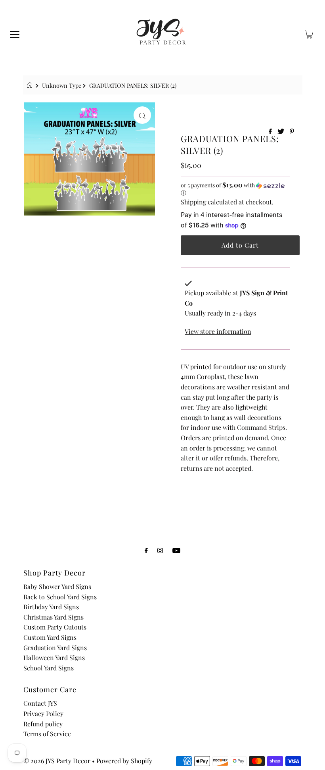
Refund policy (43, 724)
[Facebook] (146, 550)
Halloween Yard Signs (54, 657)
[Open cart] (309, 34)
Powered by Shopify (124, 761)
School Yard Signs (48, 668)
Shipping (193, 202)
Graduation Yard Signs (55, 647)
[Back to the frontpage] (30, 85)
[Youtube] (176, 550)
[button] (235, 189)
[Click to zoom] (142, 115)
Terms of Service (47, 734)
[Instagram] (160, 550)
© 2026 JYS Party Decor (56, 761)
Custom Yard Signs (49, 637)
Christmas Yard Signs (53, 617)
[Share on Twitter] (281, 131)
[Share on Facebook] (271, 131)
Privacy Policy (43, 713)
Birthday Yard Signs (51, 607)
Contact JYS (40, 703)
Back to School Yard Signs (60, 597)
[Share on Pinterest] (292, 131)
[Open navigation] (14, 34)
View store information (218, 331)
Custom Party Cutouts (54, 627)
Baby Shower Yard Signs (57, 586)
